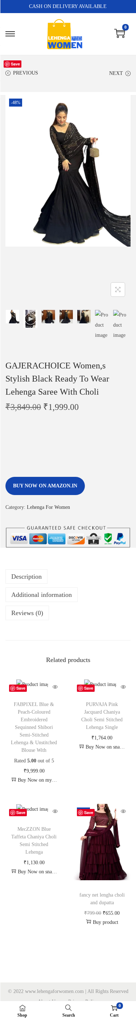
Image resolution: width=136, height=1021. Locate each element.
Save (15, 64)
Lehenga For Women (48, 507)
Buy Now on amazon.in (45, 485)
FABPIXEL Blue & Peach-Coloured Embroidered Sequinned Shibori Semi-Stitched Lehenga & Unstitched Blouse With (34, 727)
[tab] (68, 576)
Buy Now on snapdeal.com (105, 747)
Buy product (105, 922)
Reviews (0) (27, 613)
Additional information (41, 594)
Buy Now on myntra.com (37, 780)
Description (26, 576)
